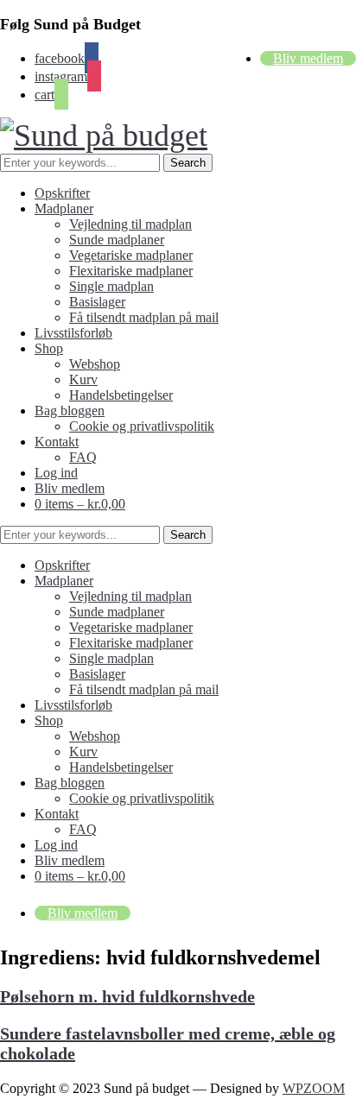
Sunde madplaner (116, 239)
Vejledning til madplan (130, 224)
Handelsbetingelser (121, 395)
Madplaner (64, 208)
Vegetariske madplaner (131, 255)
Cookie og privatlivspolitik (141, 426)
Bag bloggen (70, 410)
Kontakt (57, 441)
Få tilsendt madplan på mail (144, 317)
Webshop (94, 364)
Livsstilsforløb (73, 332)
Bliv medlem (308, 58)
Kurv (83, 379)
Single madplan (111, 286)
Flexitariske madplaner (131, 270)
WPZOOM (314, 1088)
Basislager (97, 301)
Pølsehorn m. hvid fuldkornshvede (127, 996)
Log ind (56, 472)
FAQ (83, 457)
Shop (49, 348)
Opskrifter (62, 193)
